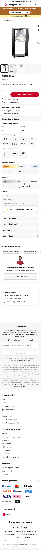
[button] (4, 68)
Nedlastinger (8, 236)
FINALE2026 (19, 12)
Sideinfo (6, 463)
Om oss (4, 434)
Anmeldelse (7, 230)
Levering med (8, 509)
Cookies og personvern (10, 468)
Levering (5, 413)
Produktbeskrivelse (10, 224)
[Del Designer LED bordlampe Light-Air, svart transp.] (38, 29)
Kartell (22, 126)
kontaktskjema (12, 384)
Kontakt (5, 403)
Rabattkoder (6, 454)
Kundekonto (6, 416)
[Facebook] (15, 527)
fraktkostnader (23, 544)
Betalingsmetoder (8, 406)
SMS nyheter (6, 444)
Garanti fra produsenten (11, 423)
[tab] (20, 409)
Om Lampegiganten (11, 429)
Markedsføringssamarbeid (11, 437)
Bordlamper (7, 20)
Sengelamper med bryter (11, 252)
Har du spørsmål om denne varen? (22, 209)
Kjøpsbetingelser (8, 471)
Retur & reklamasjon (9, 419)
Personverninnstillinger (11, 531)
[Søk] (35, 4)
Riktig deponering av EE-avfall (21, 537)
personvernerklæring (20, 386)
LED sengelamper (30, 252)
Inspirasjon (6, 457)
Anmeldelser (6, 450)
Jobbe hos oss (7, 447)
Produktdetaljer (9, 218)
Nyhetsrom (15, 457)
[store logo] (14, 4)
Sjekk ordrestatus (8, 410)
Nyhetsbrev (6, 440)
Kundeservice (8, 395)
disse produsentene (24, 360)
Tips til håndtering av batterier (28, 534)
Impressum (6, 474)
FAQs (3, 399)
